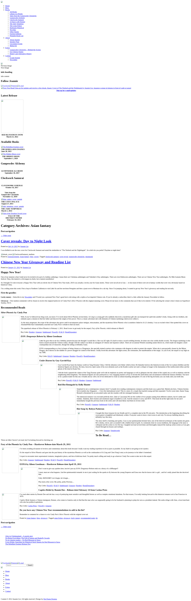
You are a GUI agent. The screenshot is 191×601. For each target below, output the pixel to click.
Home (7, 6)
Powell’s (55, 332)
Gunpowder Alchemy (17, 18)
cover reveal (64, 257)
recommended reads (88, 518)
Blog (7, 8)
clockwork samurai (52, 257)
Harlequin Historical (17, 28)
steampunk (89, 257)
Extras (7, 48)
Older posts (6, 236)
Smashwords (115, 431)
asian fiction (58, 518)
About (7, 38)
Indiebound (47, 332)
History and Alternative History (21, 54)
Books (7, 10)
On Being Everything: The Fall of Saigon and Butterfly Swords (27, 538)
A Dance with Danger (17, 22)
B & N (61, 332)
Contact (8, 56)
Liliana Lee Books (16, 14)
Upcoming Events (16, 44)
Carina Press (32, 506)
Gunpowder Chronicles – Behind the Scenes (25, 50)
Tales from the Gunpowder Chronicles (23, 16)
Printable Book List (16, 36)
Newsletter (13, 60)
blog (31, 257)
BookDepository (71, 332)
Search (3, 565)
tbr (97, 518)
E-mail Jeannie (15, 58)
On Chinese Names (16, 52)
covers (36, 257)
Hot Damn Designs (50, 599)
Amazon (39, 332)
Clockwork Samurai (17, 20)
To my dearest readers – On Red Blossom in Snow (23, 540)
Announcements (13, 257)
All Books (13, 12)
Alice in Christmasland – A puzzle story (19, 536)
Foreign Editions (15, 34)
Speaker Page (14, 42)
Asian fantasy (24, 257)
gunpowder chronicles (76, 257)
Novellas (13, 30)
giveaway (44, 518)
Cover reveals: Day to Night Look (26, 241)
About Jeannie (15, 40)
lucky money (75, 518)
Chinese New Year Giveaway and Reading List (36, 262)
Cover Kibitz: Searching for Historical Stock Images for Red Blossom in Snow (32, 542)
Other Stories (14, 32)
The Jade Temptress (17, 24)
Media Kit (13, 46)
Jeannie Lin (24, 246)
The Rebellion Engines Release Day (18, 544)
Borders (32, 332)
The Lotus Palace (16, 26)
